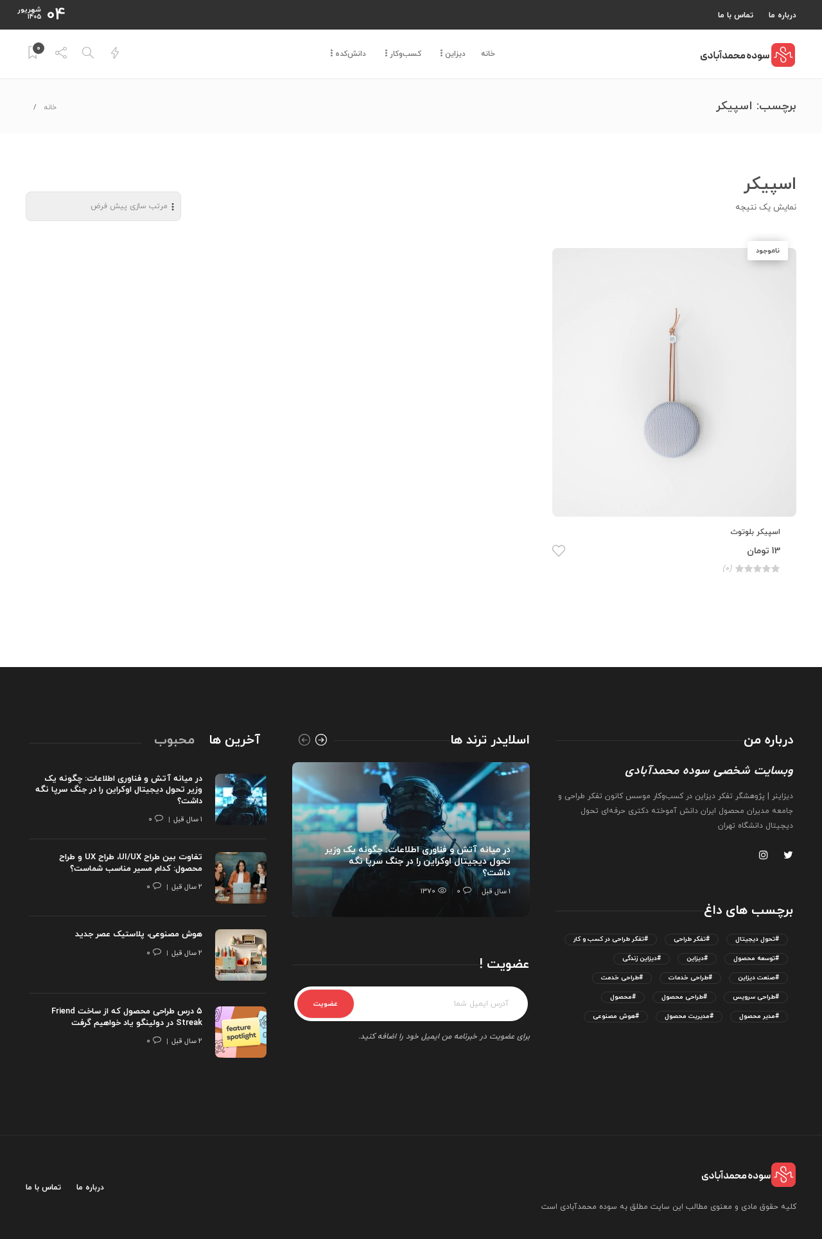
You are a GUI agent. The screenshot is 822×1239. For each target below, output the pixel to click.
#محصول (623, 997)
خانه (488, 54)
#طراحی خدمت (622, 978)
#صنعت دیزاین (758, 978)
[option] (411, 839)
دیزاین (455, 54)
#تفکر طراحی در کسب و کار (610, 939)
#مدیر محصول (759, 1016)
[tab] (234, 740)
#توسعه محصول (756, 958)
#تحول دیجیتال (757, 939)
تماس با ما (735, 15)
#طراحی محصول (684, 997)
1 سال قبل (496, 891)
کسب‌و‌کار (405, 54)
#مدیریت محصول (689, 1016)
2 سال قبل (186, 887)
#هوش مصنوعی (616, 1016)
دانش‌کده (350, 54)
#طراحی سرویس (756, 997)
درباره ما (782, 15)
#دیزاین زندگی (641, 958)
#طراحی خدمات (690, 978)
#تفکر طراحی (692, 939)
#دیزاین (697, 958)
